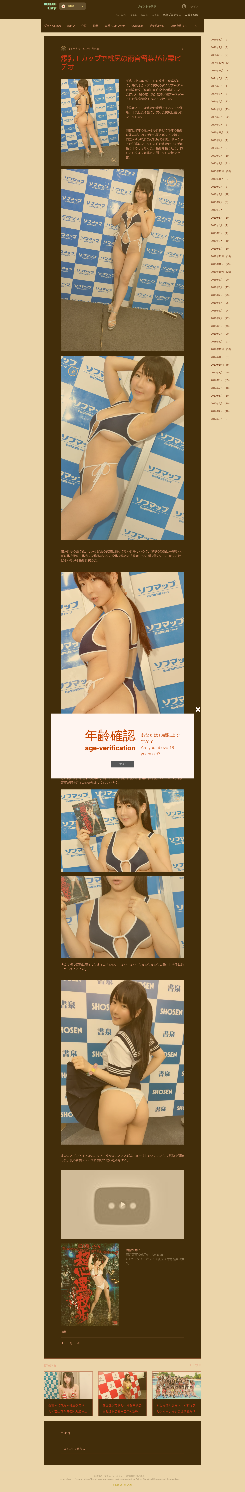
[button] (198, 709)
